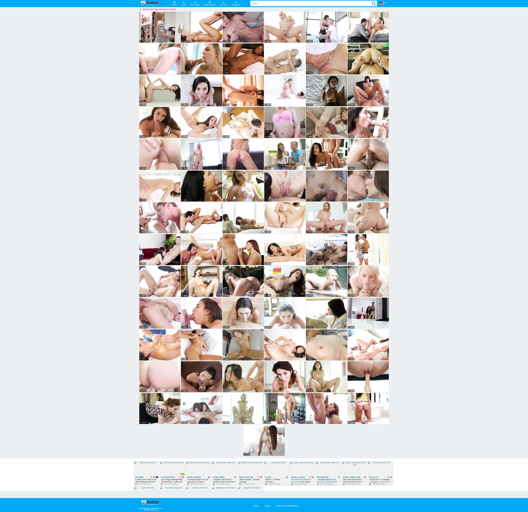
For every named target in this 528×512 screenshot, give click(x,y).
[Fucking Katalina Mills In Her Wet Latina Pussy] (201, 345)
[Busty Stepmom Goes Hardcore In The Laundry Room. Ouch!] (160, 27)
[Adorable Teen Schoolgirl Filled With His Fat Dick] (326, 122)
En (386, 3)
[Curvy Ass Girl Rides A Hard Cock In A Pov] (326, 90)
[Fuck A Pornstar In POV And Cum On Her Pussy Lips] (368, 90)
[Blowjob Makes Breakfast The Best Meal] (243, 313)
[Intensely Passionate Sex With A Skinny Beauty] (243, 249)
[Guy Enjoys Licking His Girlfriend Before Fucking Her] (201, 281)
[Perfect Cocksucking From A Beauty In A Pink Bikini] (201, 90)
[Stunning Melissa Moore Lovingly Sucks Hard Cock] (160, 281)
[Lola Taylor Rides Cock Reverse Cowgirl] (368, 281)
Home (174, 5)
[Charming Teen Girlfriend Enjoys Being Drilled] (160, 249)
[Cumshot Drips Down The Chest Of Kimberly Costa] (368, 122)
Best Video (195, 5)
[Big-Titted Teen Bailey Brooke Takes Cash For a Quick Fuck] (285, 122)
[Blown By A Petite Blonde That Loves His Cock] (285, 59)
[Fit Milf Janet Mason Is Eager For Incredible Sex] (326, 408)
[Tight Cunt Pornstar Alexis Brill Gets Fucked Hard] (160, 186)
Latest (183, 5)
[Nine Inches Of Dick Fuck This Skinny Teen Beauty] (243, 122)
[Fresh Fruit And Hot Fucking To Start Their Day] (285, 90)
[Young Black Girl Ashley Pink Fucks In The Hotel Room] (243, 59)
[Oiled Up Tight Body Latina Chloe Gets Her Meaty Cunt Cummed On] (160, 218)
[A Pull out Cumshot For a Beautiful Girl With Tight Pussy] (243, 376)
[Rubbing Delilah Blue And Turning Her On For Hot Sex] (285, 218)
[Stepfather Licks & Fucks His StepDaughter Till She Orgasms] (368, 27)
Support (267, 506)
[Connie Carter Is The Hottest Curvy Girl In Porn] (368, 345)
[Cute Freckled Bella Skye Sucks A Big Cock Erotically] (285, 313)
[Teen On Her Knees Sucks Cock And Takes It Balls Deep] (368, 376)
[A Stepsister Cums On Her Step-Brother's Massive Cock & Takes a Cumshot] (285, 408)
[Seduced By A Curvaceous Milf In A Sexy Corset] (201, 186)
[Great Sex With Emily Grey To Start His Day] (160, 90)
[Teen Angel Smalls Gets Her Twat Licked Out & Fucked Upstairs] (326, 218)
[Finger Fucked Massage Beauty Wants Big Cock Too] (368, 154)
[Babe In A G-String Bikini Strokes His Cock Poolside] (160, 59)
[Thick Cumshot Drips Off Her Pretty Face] (243, 154)
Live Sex (223, 5)
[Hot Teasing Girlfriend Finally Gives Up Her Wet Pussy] (243, 186)
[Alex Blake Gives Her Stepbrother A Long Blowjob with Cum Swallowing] (243, 27)
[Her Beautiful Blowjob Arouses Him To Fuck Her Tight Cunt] (160, 154)
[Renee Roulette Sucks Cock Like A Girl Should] (285, 376)
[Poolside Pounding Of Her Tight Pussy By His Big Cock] (243, 281)
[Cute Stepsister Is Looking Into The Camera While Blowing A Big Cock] (326, 186)
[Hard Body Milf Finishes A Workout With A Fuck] (285, 27)
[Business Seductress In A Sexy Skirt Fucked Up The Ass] (326, 27)
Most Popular (210, 5)
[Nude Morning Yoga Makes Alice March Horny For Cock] (264, 440)
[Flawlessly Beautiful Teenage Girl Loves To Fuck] (368, 218)
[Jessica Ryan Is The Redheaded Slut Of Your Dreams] (285, 281)
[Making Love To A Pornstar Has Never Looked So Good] (368, 249)
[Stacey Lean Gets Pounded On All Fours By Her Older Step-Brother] (160, 408)
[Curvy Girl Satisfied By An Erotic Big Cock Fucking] (201, 59)
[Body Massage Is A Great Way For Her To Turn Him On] (326, 376)
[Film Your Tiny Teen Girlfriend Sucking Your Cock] (368, 313)
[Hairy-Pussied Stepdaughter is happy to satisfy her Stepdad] (326, 249)
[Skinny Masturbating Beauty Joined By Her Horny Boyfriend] (368, 408)
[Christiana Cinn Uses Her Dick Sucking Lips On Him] (201, 408)
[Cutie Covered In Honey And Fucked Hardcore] (243, 408)
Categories (236, 5)
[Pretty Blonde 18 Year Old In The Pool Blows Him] (326, 281)
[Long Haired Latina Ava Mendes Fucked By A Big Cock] (243, 218)
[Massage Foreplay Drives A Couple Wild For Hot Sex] (160, 345)
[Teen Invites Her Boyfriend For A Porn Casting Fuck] (201, 154)
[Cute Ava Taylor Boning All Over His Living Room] (368, 59)
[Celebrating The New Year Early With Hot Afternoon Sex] (285, 345)
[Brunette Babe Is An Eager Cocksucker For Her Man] (160, 122)
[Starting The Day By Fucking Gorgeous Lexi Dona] (243, 90)
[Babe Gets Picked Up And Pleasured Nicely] (243, 345)
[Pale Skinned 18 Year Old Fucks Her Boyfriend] (368, 186)
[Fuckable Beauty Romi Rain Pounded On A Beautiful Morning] (285, 249)
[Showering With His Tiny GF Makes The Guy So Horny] (201, 249)
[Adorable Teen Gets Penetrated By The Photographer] (285, 186)
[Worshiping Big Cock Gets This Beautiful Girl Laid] (201, 313)
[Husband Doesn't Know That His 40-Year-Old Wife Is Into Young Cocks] (160, 313)
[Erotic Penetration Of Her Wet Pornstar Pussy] (326, 154)
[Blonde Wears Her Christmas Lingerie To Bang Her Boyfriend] (326, 59)
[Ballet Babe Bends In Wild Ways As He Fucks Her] (201, 122)
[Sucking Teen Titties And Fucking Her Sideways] (285, 154)
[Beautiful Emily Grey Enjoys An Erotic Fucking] (326, 313)
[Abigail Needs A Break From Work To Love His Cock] (201, 376)
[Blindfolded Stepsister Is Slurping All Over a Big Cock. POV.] (160, 376)
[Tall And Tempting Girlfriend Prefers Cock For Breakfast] (201, 27)
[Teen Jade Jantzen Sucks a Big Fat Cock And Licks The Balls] (201, 218)
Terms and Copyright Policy (287, 506)
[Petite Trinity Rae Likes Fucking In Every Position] (326, 345)
